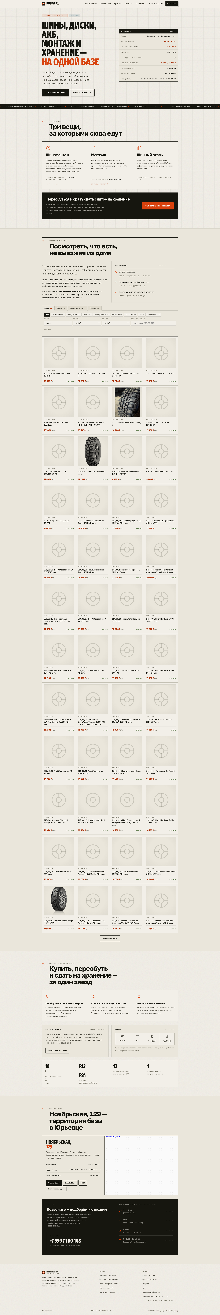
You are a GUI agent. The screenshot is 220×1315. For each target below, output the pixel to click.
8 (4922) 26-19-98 (149, 1279)
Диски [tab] (61, 308)
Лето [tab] (86, 315)
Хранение (118, 4)
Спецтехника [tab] (154, 315)
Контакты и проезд (107, 1292)
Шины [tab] (48, 308)
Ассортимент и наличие (108, 1279)
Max (143, 1288)
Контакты (140, 4)
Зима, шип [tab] (58, 315)
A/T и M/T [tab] (131, 315)
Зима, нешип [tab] (73, 315)
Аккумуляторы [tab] (77, 308)
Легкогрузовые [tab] (101, 315)
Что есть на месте (106, 1288)
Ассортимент (105, 4)
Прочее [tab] (94, 308)
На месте (129, 4)
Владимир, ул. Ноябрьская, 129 (155, 1296)
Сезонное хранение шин (108, 1284)
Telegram (145, 1284)
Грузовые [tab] (117, 315)
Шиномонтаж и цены (107, 1275)
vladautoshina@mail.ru (151, 1292)
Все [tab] (47, 315)
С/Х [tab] (142, 315)
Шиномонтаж (91, 4)
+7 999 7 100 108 (155, 4)
